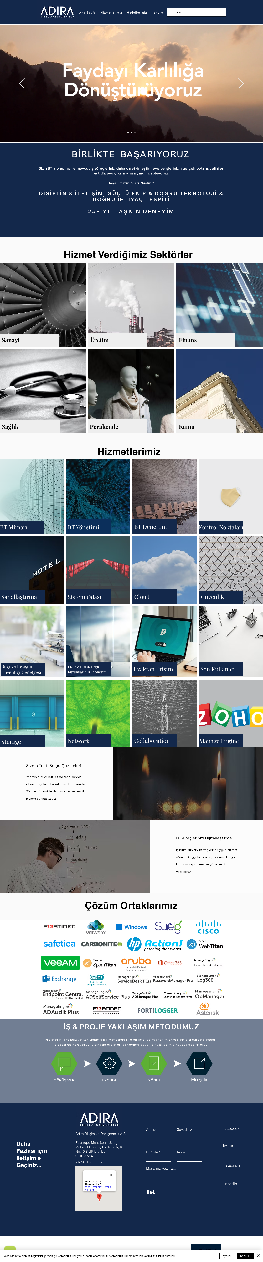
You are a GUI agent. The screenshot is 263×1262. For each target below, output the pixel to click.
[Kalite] (128, 132)
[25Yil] (131, 132)
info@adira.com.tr (88, 1162)
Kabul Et (245, 1256)
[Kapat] (258, 1256)
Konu (181, 1152)
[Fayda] (135, 132)
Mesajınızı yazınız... (161, 1168)
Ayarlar (227, 1256)
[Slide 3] (131, 227)
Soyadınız (184, 1129)
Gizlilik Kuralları (165, 1256)
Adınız (151, 1129)
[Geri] (22, 83)
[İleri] (241, 83)
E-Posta (152, 1152)
